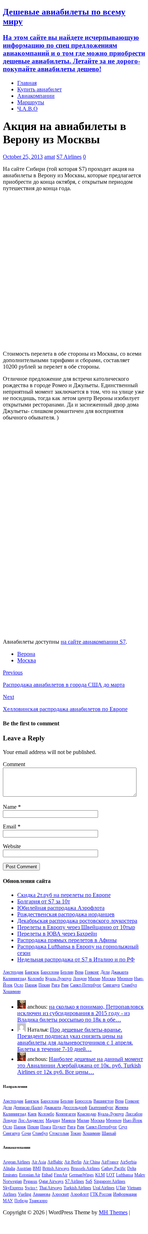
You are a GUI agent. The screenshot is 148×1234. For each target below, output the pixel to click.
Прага (45, 1126)
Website (12, 846)
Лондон (80, 978)
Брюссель (83, 1101)
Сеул (123, 1126)
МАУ (8, 1200)
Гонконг (92, 972)
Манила (68, 1120)
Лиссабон (133, 1114)
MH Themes (113, 1212)
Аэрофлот (79, 1194)
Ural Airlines (104, 1187)
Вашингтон (103, 1101)
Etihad (47, 1174)
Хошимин (11, 991)
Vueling (24, 1194)
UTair (121, 1187)
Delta (131, 1168)
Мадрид (53, 1120)
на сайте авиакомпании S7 (93, 642)
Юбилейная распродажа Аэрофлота (61, 908)
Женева (121, 1107)
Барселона (50, 972)
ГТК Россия (101, 1194)
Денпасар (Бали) (27, 1107)
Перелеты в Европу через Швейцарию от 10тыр (76, 927)
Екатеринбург (101, 1107)
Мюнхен (125, 978)
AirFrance (110, 1162)
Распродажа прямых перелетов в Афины (67, 940)
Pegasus (30, 1181)
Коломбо (36, 978)
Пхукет (59, 1126)
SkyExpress (13, 1187)
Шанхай (109, 1133)
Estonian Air (29, 1174)
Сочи (26, 1133)
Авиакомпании (36, 96)
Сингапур (111, 985)
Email (10, 827)
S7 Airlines (69, 157)
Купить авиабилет (39, 89)
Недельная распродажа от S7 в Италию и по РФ (76, 959)
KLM (100, 1174)
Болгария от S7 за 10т (43, 901)
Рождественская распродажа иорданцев (66, 914)
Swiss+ (31, 1187)
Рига (55, 985)
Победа (21, 1200)
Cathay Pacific (113, 1168)
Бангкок (32, 972)
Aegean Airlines (16, 1162)
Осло (18, 985)
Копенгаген (66, 1114)
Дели (105, 972)
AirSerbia (128, 1162)
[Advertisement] (74, 271)
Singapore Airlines (109, 1181)
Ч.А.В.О (27, 109)
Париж (31, 985)
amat (49, 157)
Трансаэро (38, 1200)
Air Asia (39, 1162)
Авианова (41, 1194)
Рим (65, 985)
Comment (14, 764)
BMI (37, 1168)
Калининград (14, 978)
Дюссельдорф (75, 1107)
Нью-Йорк (132, 1120)
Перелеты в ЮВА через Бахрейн (57, 934)
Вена (79, 972)
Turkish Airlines (77, 1187)
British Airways (55, 1168)
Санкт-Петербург (85, 985)
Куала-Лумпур (58, 978)
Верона (26, 654)
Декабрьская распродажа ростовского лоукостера (77, 921)
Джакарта (119, 972)
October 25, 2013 (23, 157)
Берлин (66, 972)
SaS (88, 1181)
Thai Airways (50, 1187)
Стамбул (129, 985)
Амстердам (13, 972)
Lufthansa (124, 1174)
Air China (91, 1162)
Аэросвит (60, 1194)
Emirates (10, 1174)
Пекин (44, 985)
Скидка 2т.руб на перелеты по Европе (64, 895)
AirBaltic (55, 1162)
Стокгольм (59, 1133)
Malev (139, 1174)
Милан (94, 978)
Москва (26, 660)
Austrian (24, 1168)
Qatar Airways (51, 1181)
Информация (125, 1194)
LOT (110, 1174)
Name (10, 807)
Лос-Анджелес (31, 1120)
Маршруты (30, 102)
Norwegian (12, 1181)
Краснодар (86, 1114)
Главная (27, 83)
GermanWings (81, 1174)
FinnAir (61, 1174)
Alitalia (9, 1168)
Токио (75, 1133)
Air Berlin (73, 1162)
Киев (32, 1114)
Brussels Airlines (85, 1168)
